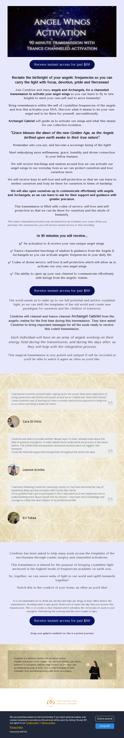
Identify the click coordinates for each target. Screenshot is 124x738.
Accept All (105, 726)
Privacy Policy (16, 727)
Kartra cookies (48, 723)
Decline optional (104, 718)
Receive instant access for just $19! (62, 64)
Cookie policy (32, 723)
